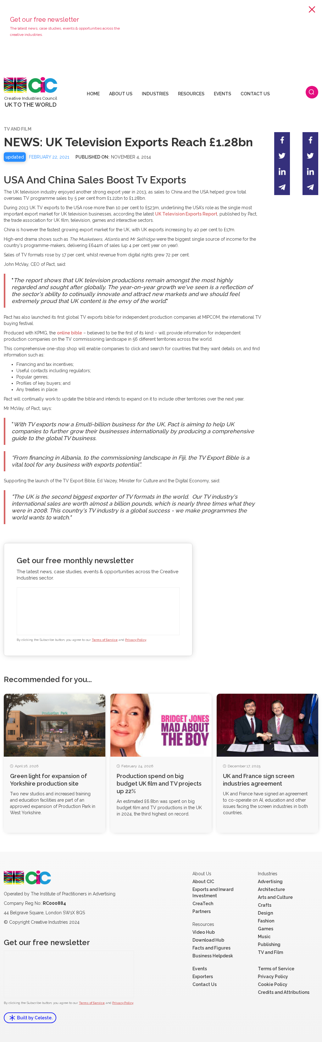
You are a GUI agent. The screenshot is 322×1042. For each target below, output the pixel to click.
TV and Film (270, 952)
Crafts (264, 905)
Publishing (269, 944)
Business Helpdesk (212, 955)
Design (265, 913)
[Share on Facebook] (282, 140)
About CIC (203, 881)
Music (264, 936)
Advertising (270, 881)
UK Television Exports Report (186, 213)
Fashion (266, 920)
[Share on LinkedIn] (282, 171)
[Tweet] (282, 156)
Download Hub (208, 940)
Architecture (271, 889)
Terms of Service (105, 639)
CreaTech (202, 903)
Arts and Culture (275, 897)
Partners (201, 911)
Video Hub (203, 932)
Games (265, 928)
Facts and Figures (211, 947)
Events (199, 968)
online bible (69, 332)
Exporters (202, 976)
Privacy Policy (135, 639)
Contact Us (204, 984)
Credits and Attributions (283, 992)
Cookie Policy (272, 984)
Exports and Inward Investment (212, 892)
